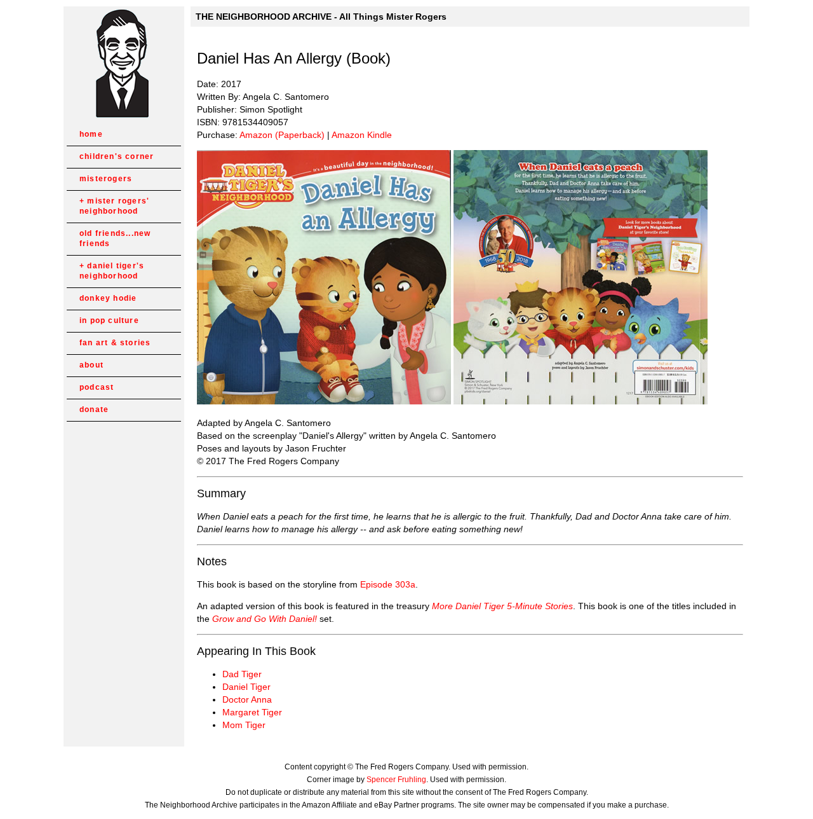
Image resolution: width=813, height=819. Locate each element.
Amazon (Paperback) (282, 135)
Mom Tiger (243, 725)
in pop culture (109, 320)
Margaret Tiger (252, 712)
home (91, 134)
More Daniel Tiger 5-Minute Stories (502, 606)
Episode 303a (387, 584)
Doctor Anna (247, 699)
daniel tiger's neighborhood (111, 270)
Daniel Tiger (246, 687)
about (91, 365)
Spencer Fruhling (396, 779)
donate (94, 409)
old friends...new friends (115, 238)
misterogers (105, 178)
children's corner (116, 156)
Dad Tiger (242, 674)
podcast (96, 387)
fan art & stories (115, 342)
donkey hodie (108, 298)
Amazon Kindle (362, 135)
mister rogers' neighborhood (114, 206)
